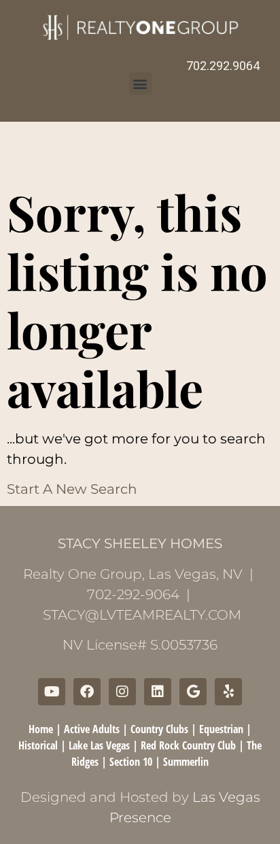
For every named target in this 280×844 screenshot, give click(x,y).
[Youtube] (51, 691)
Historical (38, 745)
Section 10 (130, 761)
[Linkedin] (157, 691)
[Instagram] (122, 691)
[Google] (193, 691)
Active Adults (92, 729)
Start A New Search (72, 489)
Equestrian (221, 729)
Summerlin (186, 761)
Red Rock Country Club (188, 745)
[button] (140, 83)
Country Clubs (159, 729)
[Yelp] (228, 691)
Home (41, 729)
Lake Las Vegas (99, 745)
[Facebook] (87, 691)
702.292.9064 (223, 65)
